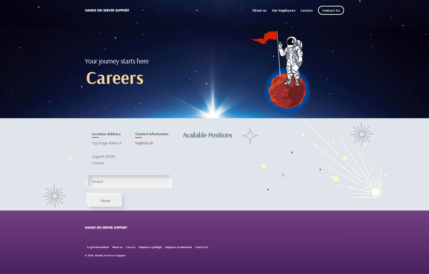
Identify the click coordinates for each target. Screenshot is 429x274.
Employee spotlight (150, 247)
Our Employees (283, 10)
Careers (307, 10)
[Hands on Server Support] (107, 10)
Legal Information (98, 247)
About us (259, 10)
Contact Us (331, 10)
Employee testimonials (178, 247)
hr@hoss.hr (144, 142)
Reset (105, 200)
